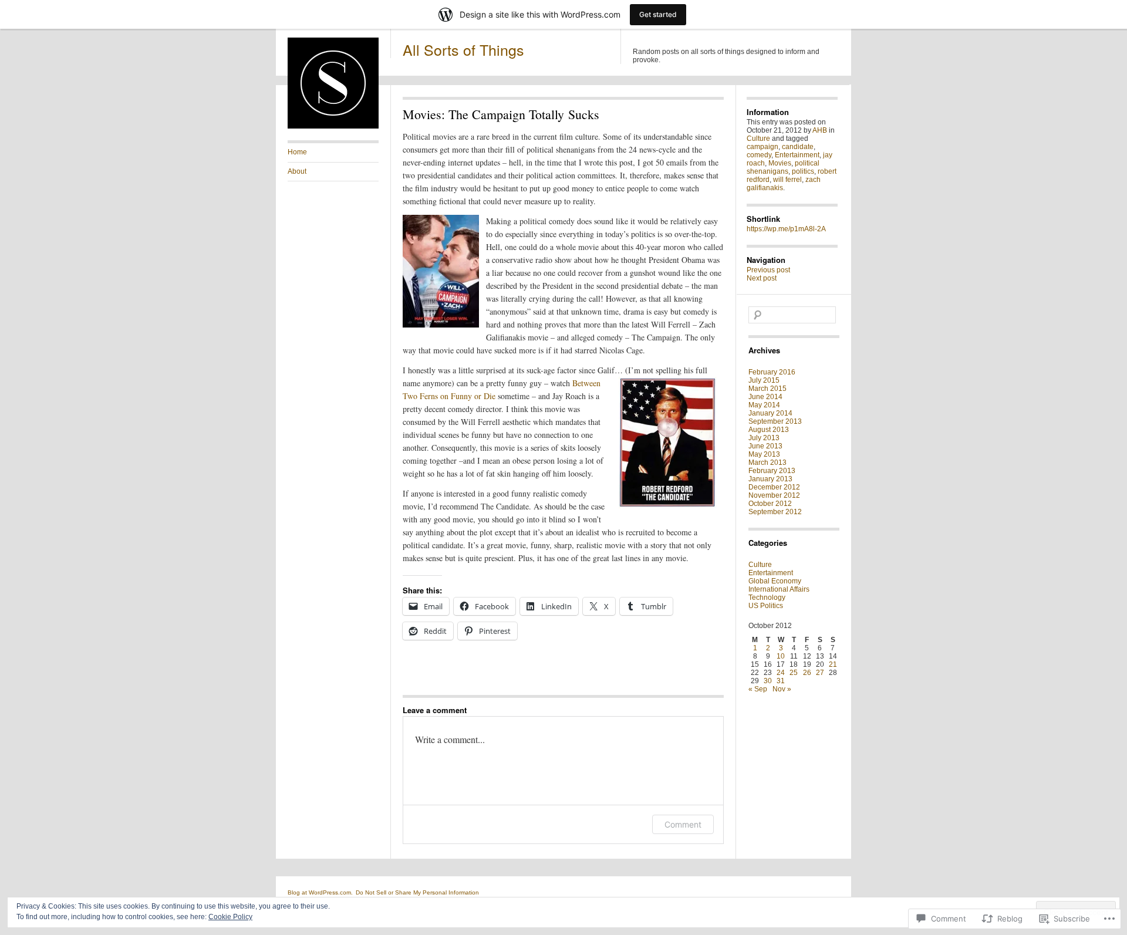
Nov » (781, 689)
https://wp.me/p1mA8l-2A (786, 229)
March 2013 (767, 462)
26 (807, 673)
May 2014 (764, 405)
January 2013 (770, 479)
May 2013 (764, 454)
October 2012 (770, 503)
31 (781, 681)
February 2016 (771, 372)
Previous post (768, 270)
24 (781, 673)
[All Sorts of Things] (333, 126)
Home (297, 152)
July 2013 (764, 438)
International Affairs (778, 589)
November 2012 (774, 495)
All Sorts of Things (463, 49)
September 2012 (775, 512)
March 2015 (767, 388)
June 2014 (765, 397)
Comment (682, 824)
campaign (762, 147)
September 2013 (775, 421)
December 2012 (774, 487)
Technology (766, 597)
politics (803, 171)
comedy (759, 155)
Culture (758, 138)
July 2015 (764, 380)
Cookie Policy (230, 917)
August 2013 (768, 430)
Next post (762, 278)
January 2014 (770, 413)
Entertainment (797, 155)
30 (768, 681)
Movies (779, 163)
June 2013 (765, 446)
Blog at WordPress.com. (320, 892)
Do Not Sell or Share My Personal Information (417, 892)
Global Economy (774, 581)
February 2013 (771, 471)
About (297, 171)
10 (781, 656)
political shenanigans (783, 167)
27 (820, 673)
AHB (819, 130)
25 (793, 673)
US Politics (765, 606)
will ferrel (787, 179)
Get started (658, 14)
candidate (798, 147)
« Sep (757, 689)
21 (833, 664)
